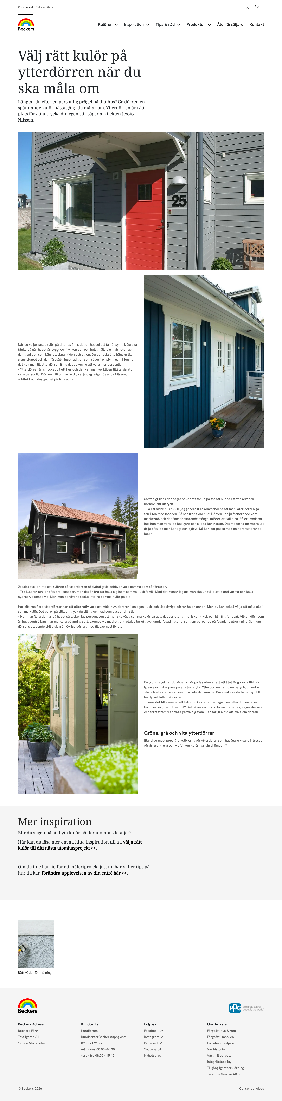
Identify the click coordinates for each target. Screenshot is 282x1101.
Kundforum (89, 1030)
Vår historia (216, 1049)
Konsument (25, 7)
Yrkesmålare (44, 7)
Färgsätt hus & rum (221, 1030)
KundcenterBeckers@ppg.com (104, 1037)
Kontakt (257, 24)
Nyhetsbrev (152, 1055)
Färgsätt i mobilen (220, 1037)
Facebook (151, 1030)
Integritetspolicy (219, 1061)
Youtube (150, 1049)
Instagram (151, 1037)
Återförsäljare (230, 24)
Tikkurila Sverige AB (222, 1074)
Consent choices (251, 1088)
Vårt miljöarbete (219, 1055)
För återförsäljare (220, 1043)
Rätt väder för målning (34, 972)
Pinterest (151, 1043)
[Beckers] (26, 24)
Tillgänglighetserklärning (225, 1068)
